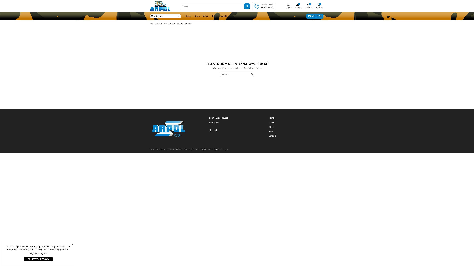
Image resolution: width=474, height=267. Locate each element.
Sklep (205, 16)
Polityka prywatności (218, 118)
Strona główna (156, 23)
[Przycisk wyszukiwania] (247, 6)
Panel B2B (315, 16)
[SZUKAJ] (252, 74)
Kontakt (223, 16)
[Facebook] (210, 130)
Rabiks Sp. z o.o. (221, 149)
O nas (197, 16)
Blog (214, 16)
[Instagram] (215, 130)
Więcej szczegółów (38, 253)
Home (188, 16)
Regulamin (214, 122)
